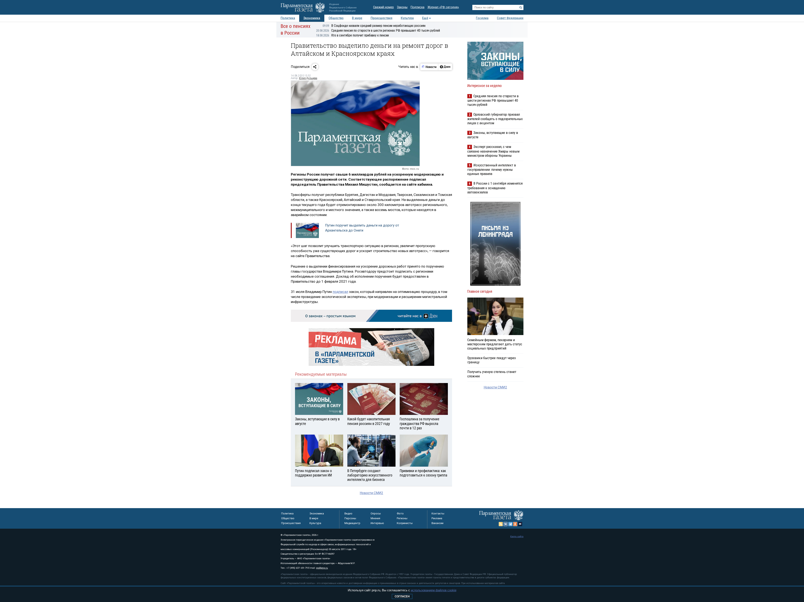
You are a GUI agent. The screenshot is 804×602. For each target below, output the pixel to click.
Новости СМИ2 (371, 493)
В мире (357, 18)
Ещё (425, 18)
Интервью (377, 523)
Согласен (402, 596)
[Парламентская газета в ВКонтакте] (506, 524)
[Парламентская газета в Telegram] (510, 524)
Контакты (438, 513)
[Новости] (429, 66)
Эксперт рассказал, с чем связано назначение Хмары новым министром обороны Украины (493, 151)
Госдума (482, 18)
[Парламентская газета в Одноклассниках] (515, 524)
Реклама (437, 518)
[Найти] (520, 7)
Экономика (311, 18)
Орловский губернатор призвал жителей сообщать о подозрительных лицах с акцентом (495, 118)
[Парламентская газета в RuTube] (520, 524)
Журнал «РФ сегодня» (443, 7)
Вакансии (437, 523)
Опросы (376, 513)
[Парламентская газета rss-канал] (501, 524)
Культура (407, 18)
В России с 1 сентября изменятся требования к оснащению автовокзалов (495, 187)
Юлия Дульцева (308, 78)
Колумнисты (405, 523)
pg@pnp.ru (322, 568)
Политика (288, 18)
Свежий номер (383, 7)
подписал (340, 292)
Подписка (417, 7)
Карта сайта (516, 536)
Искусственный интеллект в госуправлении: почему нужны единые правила (491, 169)
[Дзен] (445, 66)
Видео (348, 513)
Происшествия (381, 18)
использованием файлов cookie (433, 590)
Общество (336, 18)
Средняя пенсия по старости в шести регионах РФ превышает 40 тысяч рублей (378, 30)
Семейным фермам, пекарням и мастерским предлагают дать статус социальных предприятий (494, 344)
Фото (400, 513)
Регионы (402, 518)
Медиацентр (352, 523)
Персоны (350, 518)
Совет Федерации (510, 18)
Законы (402, 7)
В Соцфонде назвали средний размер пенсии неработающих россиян (374, 26)
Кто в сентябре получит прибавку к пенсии (352, 35)
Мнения (375, 518)
